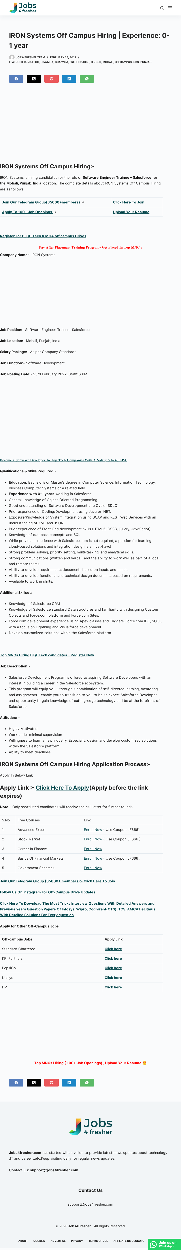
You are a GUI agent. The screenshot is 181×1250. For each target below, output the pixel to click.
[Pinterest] (51, 79)
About (23, 1240)
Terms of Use (98, 1240)
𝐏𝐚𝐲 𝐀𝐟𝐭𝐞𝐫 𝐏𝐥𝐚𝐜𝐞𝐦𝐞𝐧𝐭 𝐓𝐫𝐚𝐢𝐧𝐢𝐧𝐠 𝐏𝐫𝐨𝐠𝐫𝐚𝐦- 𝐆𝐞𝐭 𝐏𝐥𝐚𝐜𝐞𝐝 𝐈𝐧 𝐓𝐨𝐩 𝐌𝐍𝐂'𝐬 (90, 247)
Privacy (77, 1240)
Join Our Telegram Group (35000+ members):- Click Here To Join (57, 881)
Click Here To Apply (62, 787)
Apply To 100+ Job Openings (27, 212)
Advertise (58, 1240)
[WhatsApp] (87, 79)
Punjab (145, 62)
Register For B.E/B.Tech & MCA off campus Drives (43, 236)
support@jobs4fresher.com (90, 1204)
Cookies (39, 1240)
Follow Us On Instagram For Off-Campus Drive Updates (47, 892)
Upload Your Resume (131, 212)
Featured (16, 62)
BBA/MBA (47, 62)
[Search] (162, 7)
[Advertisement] (90, 125)
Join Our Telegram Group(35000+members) (41, 202)
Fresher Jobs (79, 62)
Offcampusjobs (127, 62)
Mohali (108, 62)
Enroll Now (93, 829)
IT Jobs (96, 62)
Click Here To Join (128, 202)
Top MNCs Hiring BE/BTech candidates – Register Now (47, 655)
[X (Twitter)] (34, 79)
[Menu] (170, 8)
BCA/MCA (61, 62)
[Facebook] (16, 79)
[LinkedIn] (69, 79)
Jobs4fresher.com (25, 1152)
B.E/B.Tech (31, 62)
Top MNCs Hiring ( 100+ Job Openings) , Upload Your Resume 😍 (90, 1063)
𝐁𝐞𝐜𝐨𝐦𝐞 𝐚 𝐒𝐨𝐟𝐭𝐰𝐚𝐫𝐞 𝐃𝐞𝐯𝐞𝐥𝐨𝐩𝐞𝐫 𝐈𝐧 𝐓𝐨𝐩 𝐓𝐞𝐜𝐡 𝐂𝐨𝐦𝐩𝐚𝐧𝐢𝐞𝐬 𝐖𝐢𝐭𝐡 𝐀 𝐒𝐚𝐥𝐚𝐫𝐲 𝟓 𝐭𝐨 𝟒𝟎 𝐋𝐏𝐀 (63, 460)
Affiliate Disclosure (128, 1240)
